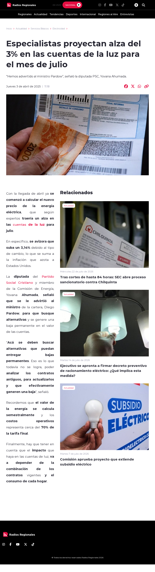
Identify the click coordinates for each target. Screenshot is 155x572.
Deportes (72, 14)
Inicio (9, 29)
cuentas (19, 224)
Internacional (88, 14)
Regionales (25, 14)
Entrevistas (127, 14)
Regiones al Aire (108, 14)
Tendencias (56, 14)
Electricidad (59, 29)
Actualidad (40, 14)
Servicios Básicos (40, 29)
